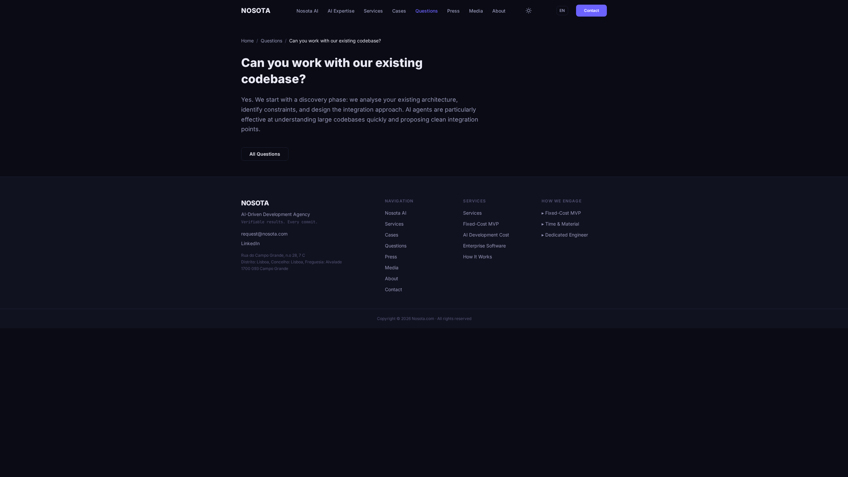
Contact (591, 10)
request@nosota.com (264, 234)
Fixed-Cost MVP (481, 224)
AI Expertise (341, 11)
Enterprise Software (484, 245)
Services (373, 11)
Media (476, 11)
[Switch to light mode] (529, 11)
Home (247, 40)
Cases (399, 11)
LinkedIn (250, 243)
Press (453, 11)
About (498, 11)
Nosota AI (307, 11)
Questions (426, 11)
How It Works (477, 256)
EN (562, 10)
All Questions (264, 154)
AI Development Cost (486, 235)
